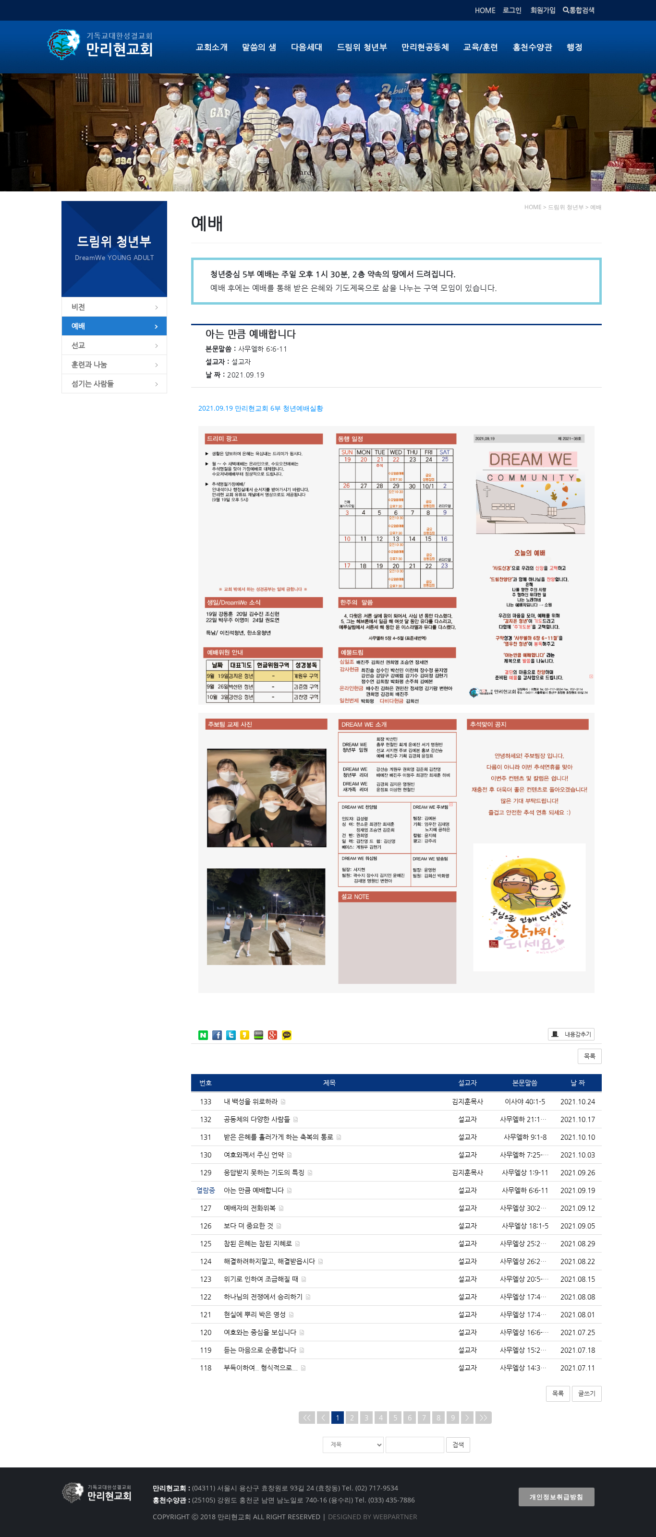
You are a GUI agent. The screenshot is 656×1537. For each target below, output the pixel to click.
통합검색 (582, 10)
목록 (589, 1056)
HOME (485, 10)
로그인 (512, 10)
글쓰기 (586, 1393)
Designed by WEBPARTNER (371, 1516)
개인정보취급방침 (556, 1497)
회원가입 (543, 10)
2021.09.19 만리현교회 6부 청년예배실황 (260, 408)
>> (483, 1417)
